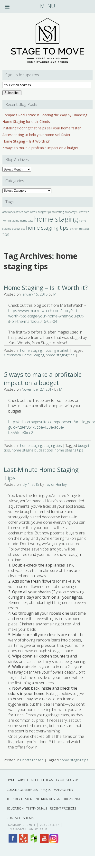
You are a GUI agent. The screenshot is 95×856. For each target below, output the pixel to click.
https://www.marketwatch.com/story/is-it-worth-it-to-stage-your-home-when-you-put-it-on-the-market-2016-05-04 (46, 316)
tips (5, 234)
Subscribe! (11, 93)
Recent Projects (63, 808)
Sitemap (29, 818)
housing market (56, 350)
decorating (58, 212)
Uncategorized (32, 760)
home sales (26, 220)
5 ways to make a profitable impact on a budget (40, 147)
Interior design (47, 799)
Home (11, 780)
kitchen (73, 228)
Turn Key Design (19, 799)
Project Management (57, 789)
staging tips (53, 445)
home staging (56, 219)
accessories (8, 212)
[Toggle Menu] (7, 6)
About (23, 780)
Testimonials (37, 808)
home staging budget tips (32, 450)
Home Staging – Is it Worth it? (25, 141)
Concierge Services (22, 789)
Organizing (72, 799)
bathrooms (30, 212)
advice (19, 212)
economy (70, 212)
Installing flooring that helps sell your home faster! (41, 128)
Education (15, 808)
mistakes (84, 228)
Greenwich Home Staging (24, 355)
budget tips (44, 212)
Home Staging (67, 780)
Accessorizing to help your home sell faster (36, 134)
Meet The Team (42, 780)
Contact (13, 818)
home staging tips (47, 227)
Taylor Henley (56, 484)
